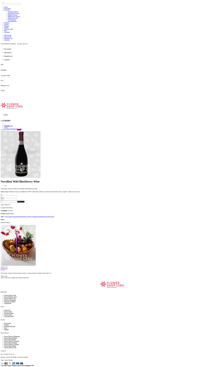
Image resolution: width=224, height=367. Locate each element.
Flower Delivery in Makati (11, 344)
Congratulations (12, 21)
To (1, 194)
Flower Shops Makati (10, 346)
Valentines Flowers (13, 11)
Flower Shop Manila (10, 339)
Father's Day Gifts (13, 18)
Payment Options (9, 313)
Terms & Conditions (9, 301)
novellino (51, 216)
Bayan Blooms (26, 365)
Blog (5, 328)
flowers (44, 216)
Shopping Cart (8, 38)
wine (47, 216)
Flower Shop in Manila (10, 338)
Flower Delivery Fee (10, 298)
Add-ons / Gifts (8, 126)
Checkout (7, 40)
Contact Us (7, 310)
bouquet (15, 216)
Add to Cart (21, 201)
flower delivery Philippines (31, 216)
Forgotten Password (9, 326)
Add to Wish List (5, 204)
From (2, 198)
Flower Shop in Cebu (10, 295)
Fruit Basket (4, 268)
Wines (6, 127)
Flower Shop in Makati (10, 342)
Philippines (21, 216)
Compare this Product (7, 207)
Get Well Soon (12, 19)
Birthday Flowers (12, 15)
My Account (7, 35)
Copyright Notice (9, 316)
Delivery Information (10, 300)
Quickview (26, 277)
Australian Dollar (5, 75)
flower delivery (9, 216)
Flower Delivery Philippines (12, 336)
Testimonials (7, 303)
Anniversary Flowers (13, 13)
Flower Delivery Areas (10, 297)
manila (40, 216)
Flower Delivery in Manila (11, 341)
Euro (2, 80)
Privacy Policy (8, 315)
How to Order (8, 311)
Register (6, 325)
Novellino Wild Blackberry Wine (13, 129)
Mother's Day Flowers (14, 16)
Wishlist (6, 329)
